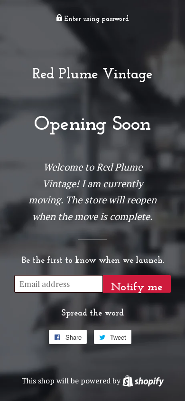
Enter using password (96, 19)
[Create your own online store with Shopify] (143, 380)
